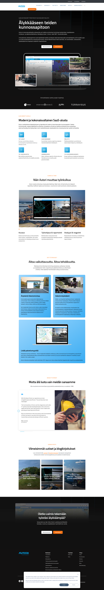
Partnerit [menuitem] (81, 561)
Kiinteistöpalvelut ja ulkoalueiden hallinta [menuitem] (53, 569)
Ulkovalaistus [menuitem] (48, 559)
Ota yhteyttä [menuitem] (82, 557)
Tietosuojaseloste (82, 582)
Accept (64, 584)
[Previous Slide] (19, 411)
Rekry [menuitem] (80, 563)
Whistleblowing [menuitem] (82, 565)
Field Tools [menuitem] (70, 554)
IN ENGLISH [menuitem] (70, 1)
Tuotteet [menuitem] (70, 553)
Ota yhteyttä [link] (32, 9)
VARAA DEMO (63, 5)
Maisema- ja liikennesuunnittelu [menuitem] (51, 567)
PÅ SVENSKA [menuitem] (76, 1)
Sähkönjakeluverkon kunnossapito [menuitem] (52, 563)
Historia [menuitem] (80, 559)
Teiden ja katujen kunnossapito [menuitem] (51, 561)
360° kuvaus (74, 483)
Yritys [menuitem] (80, 553)
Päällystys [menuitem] (47, 557)
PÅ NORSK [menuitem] (83, 1)
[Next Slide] (85, 411)
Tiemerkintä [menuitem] (47, 554)
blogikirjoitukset (53, 453)
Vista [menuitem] (69, 557)
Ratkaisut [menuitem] (47, 553)
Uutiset (29, 483)
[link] (26, 104)
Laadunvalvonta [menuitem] (48, 565)
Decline (73, 584)
